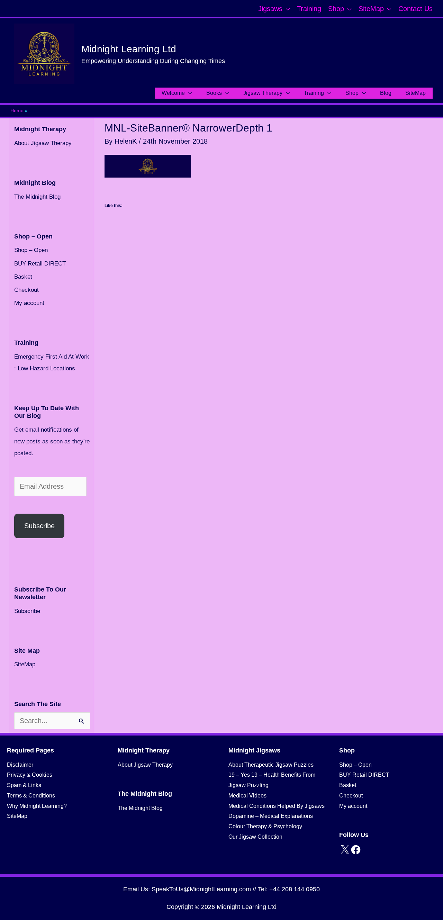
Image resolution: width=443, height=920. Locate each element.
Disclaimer (20, 765)
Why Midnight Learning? (37, 806)
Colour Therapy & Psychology (265, 826)
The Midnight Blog (37, 196)
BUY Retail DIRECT (40, 263)
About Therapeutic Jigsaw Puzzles (271, 765)
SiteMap (24, 664)
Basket (23, 276)
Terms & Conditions (31, 796)
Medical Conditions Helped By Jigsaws (276, 806)
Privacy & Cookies (29, 775)
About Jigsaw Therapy (43, 143)
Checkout (26, 290)
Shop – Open (31, 250)
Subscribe (39, 526)
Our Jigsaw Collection (255, 837)
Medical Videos (247, 796)
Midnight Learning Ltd (128, 49)
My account (29, 303)
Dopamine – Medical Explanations (270, 816)
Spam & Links (24, 785)
